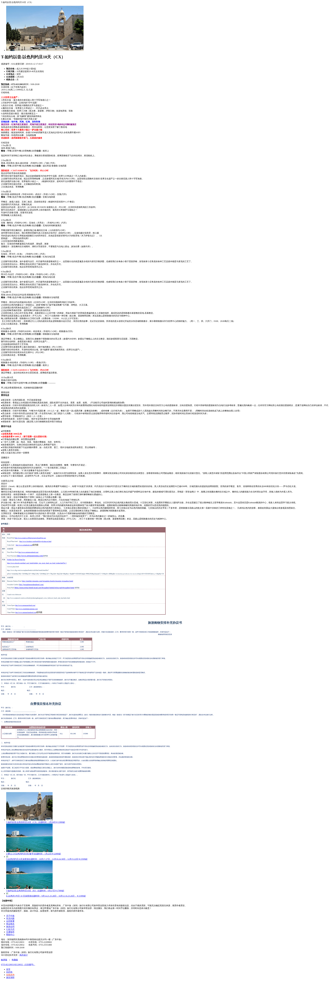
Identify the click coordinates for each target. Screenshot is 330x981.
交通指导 (10, 932)
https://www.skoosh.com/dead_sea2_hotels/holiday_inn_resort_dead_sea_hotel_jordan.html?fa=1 (37, 563)
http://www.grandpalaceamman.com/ (27, 609)
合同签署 (10, 921)
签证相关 (10, 924)
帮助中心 (10, 935)
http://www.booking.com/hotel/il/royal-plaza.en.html (35, 541)
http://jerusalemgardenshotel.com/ (31, 585)
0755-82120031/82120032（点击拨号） (18, 964)
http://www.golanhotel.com (24, 545)
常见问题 (10, 918)
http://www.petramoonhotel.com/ (28, 552)
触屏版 (4, 960)
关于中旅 (10, 916)
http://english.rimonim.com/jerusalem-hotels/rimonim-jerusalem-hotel (47, 581)
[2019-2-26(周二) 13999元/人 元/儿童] (165, 89)
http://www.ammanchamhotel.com (25, 612)
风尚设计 (23, 955)
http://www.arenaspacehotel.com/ (25, 605)
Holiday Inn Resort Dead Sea (16, 560)
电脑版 (15, 960)
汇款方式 (10, 929)
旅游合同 (10, 926)
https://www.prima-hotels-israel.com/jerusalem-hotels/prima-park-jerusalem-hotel (44, 588)
